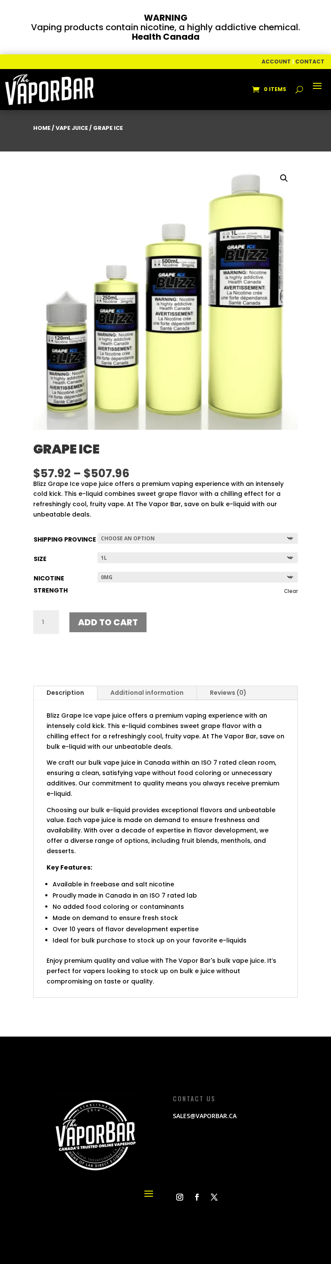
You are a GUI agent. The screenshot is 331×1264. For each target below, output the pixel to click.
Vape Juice (72, 128)
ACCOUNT (276, 61)
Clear (291, 591)
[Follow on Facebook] (197, 1197)
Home (41, 128)
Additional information (147, 692)
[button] (284, 178)
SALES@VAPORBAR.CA (205, 1116)
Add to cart (108, 622)
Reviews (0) (228, 692)
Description (65, 692)
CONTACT (310, 61)
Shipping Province (65, 539)
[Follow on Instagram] (180, 1197)
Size (40, 559)
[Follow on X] (214, 1197)
